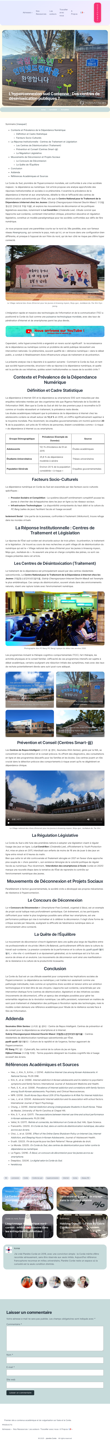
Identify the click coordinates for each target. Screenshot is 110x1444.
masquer (21, 124)
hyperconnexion (53, 1178)
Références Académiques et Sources (29, 176)
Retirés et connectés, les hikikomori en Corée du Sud (54, 1122)
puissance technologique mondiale (63, 316)
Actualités (65, 110)
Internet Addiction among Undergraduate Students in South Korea (62, 1107)
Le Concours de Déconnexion (31, 161)
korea (43, 110)
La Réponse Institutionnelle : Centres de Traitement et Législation (44, 141)
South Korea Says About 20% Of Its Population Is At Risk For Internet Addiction (63, 1095)
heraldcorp (16, 1164)
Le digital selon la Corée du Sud (46, 1160)
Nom (9, 1354)
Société (18, 1191)
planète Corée (51, 1438)
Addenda (15, 172)
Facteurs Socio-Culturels (28, 137)
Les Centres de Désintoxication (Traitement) (38, 145)
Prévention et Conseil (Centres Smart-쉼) (37, 149)
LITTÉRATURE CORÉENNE (71, 1191)
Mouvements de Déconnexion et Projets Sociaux (35, 157)
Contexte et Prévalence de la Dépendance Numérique (38, 130)
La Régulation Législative (29, 153)
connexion (15, 1178)
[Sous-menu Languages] (83, 12)
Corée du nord (11, 1218)
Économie (23, 1218)
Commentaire (14, 1324)
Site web (10, 1379)
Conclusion (16, 168)
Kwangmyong (20, 232)
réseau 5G (85, 1178)
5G (6, 1178)
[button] (97, 13)
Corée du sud (37, 1178)
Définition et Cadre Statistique (31, 134)
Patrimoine (64, 1218)
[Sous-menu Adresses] (32, 12)
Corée (25, 1178)
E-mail (10, 1367)
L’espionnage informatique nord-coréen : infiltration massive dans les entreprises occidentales (26, 1227)
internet (66, 1178)
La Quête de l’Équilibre (27, 164)
